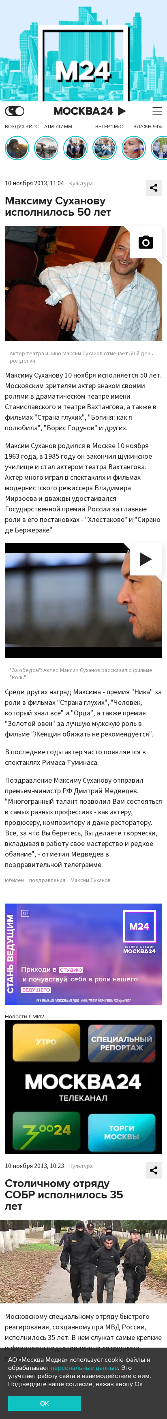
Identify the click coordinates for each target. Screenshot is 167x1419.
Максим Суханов (91, 880)
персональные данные (84, 1368)
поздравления (47, 880)
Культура (81, 184)
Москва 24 (83, 111)
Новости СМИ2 (24, 1016)
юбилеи (14, 880)
